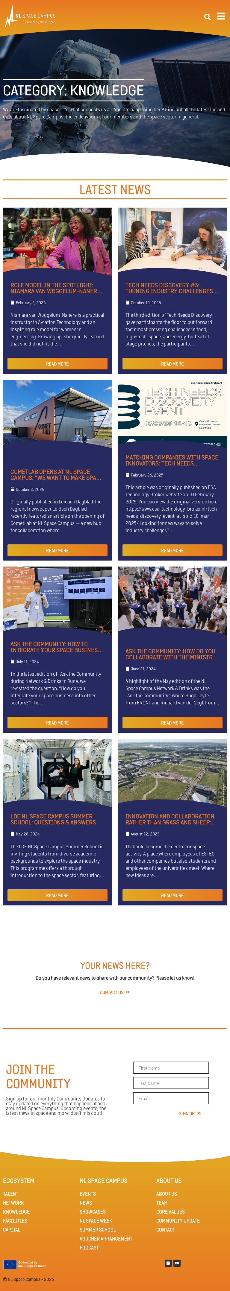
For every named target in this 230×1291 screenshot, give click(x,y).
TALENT (10, 1193)
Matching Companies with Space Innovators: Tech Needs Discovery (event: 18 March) (171, 463)
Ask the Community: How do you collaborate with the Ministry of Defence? (170, 657)
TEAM (162, 1202)
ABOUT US (166, 1193)
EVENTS (88, 1193)
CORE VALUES (170, 1211)
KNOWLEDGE (16, 1211)
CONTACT (165, 1229)
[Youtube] (177, 1263)
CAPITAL (11, 1229)
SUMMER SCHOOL (98, 1229)
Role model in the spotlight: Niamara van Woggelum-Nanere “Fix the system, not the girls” (55, 291)
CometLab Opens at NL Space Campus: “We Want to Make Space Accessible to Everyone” (56, 477)
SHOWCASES (93, 1211)
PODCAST (89, 1247)
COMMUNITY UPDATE (178, 1220)
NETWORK (13, 1202)
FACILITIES (15, 1220)
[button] (208, 17)
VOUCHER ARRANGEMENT (106, 1238)
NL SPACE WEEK (96, 1220)
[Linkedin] (168, 1263)
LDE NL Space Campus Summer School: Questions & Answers (53, 819)
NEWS (86, 1202)
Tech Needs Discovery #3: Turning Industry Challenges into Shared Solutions (169, 291)
